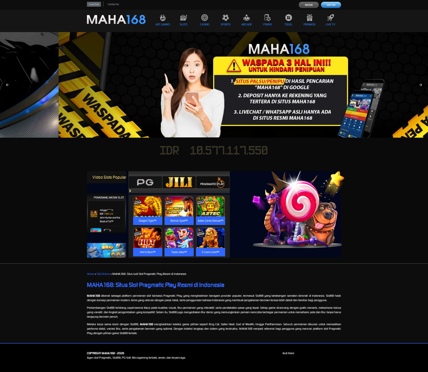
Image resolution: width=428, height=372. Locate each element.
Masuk (309, 4)
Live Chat (94, 4)
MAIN (147, 211)
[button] (7, 85)
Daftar (331, 4)
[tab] (145, 182)
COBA (147, 201)
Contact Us (113, 4)
